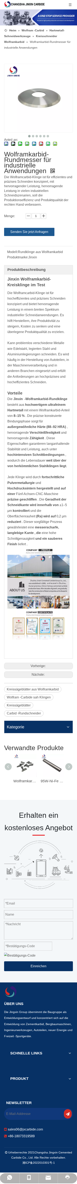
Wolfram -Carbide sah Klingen (29, 697)
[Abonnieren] (68, 1114)
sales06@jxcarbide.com (25, 1129)
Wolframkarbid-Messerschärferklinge (25, 781)
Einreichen (38, 966)
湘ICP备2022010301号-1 (38, 1162)
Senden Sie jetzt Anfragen (29, 232)
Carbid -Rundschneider (24, 713)
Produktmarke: (17, 257)
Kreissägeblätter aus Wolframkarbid (33, 689)
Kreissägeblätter (19, 705)
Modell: (12, 252)
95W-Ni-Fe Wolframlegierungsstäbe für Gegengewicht (52, 781)
